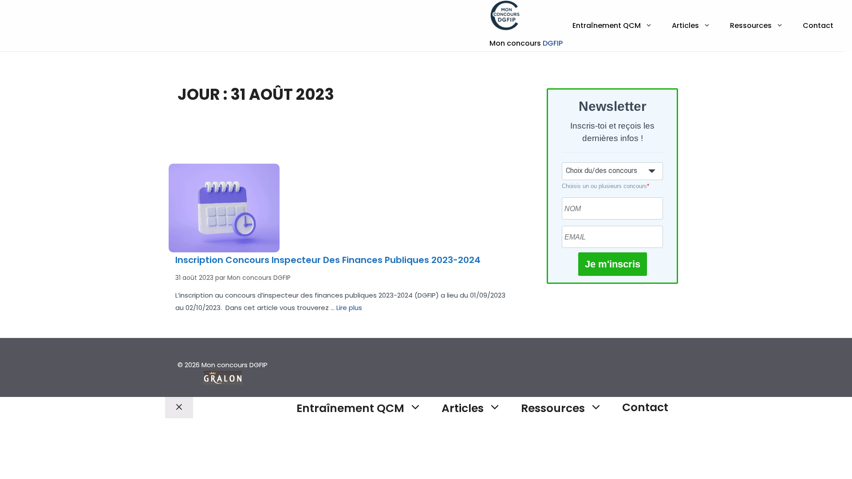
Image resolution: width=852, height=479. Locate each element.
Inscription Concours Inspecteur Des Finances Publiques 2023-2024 (328, 260)
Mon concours (526, 43)
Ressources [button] (751, 25)
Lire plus (349, 307)
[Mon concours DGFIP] (505, 17)
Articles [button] (685, 25)
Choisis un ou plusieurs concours (605, 186)
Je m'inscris (612, 264)
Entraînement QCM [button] (606, 25)
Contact (818, 25)
